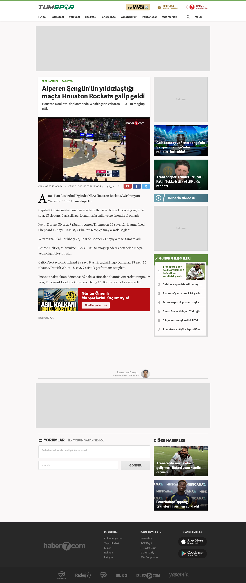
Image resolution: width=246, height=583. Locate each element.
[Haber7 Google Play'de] (192, 553)
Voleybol (74, 17)
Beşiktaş (90, 17)
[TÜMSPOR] (56, 6)
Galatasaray (129, 17)
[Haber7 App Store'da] (192, 541)
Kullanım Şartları (113, 538)
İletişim (108, 557)
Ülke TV (121, 575)
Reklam (108, 552)
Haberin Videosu (181, 198)
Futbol (42, 17)
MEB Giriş (146, 538)
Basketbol (58, 17)
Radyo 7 (83, 575)
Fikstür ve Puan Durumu (168, 7)
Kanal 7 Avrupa (103, 575)
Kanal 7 (61, 575)
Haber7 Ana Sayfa (197, 7)
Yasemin (179, 575)
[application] (94, 149)
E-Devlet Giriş (148, 548)
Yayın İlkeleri (111, 543)
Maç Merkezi (169, 17)
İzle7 (148, 575)
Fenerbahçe (108, 17)
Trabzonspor (149, 17)
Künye (107, 548)
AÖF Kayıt (146, 543)
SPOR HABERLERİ (50, 81)
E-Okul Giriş (147, 552)
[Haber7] (64, 546)
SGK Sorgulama (149, 557)
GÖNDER (135, 465)
